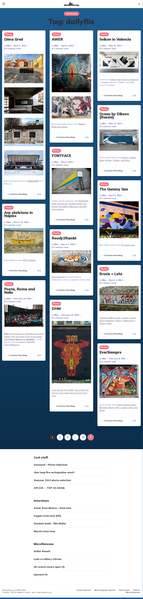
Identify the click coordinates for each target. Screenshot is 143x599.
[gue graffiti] (119, 220)
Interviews (124, 590)
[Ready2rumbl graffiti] (71, 262)
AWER (57, 39)
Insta (19, 592)
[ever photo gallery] (119, 382)
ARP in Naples (29, 260)
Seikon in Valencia (115, 39)
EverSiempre (110, 352)
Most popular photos (105, 590)
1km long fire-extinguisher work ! (54, 472)
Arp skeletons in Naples (18, 214)
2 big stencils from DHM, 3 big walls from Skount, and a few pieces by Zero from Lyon (70, 393)
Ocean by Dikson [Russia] (114, 115)
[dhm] (71, 352)
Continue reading (18, 194)
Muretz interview (44, 531)
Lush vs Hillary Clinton (48, 559)
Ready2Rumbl (64, 238)
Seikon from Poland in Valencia (124, 79)
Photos (9, 34)
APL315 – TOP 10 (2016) (49, 487)
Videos (136, 590)
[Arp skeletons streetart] (23, 241)
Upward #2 (41, 574)
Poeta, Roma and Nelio (19, 291)
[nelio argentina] (23, 316)
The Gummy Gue (113, 189)
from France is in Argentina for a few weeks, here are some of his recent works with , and (23, 336)
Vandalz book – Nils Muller (50, 523)
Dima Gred (13, 39)
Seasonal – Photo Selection (51, 464)
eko (9, 46)
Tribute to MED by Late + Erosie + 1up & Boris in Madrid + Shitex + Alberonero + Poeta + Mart (117, 321)
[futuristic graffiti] (119, 140)
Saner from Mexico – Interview (52, 508)
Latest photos (84, 590)
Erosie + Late (110, 274)
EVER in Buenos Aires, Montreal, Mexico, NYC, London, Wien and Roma (118, 408)
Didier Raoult (42, 551)
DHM (56, 308)
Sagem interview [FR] (47, 515)
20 (83, 437)
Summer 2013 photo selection (52, 480)
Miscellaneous (133, 592)
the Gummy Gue (128, 245)
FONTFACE (61, 155)
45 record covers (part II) (49, 566)
